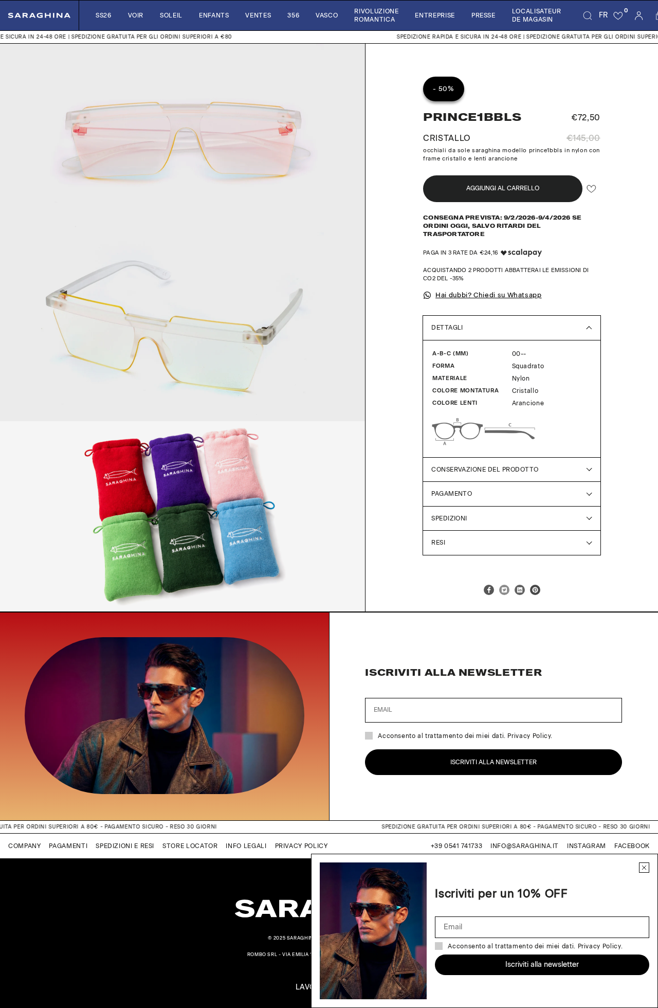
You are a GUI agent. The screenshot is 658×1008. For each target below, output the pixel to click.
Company (24, 846)
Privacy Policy (301, 846)
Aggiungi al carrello (502, 188)
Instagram (586, 846)
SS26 (104, 15)
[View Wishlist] (618, 15)
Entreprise (434, 15)
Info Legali (246, 846)
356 (293, 15)
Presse (483, 15)
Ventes (258, 15)
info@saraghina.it (524, 846)
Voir (136, 15)
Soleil (171, 15)
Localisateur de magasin (536, 15)
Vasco (327, 15)
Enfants (214, 15)
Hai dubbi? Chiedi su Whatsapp (488, 295)
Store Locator (189, 846)
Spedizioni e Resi (125, 846)
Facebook (632, 846)
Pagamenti (68, 846)
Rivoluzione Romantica (376, 15)
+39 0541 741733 (457, 846)
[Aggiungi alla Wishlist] (591, 188)
